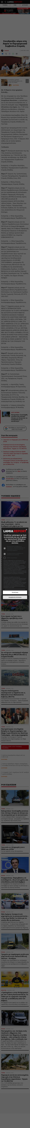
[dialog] (15, 564)
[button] (15, 558)
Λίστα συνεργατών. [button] (8, 575)
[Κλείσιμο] (26, 529)
